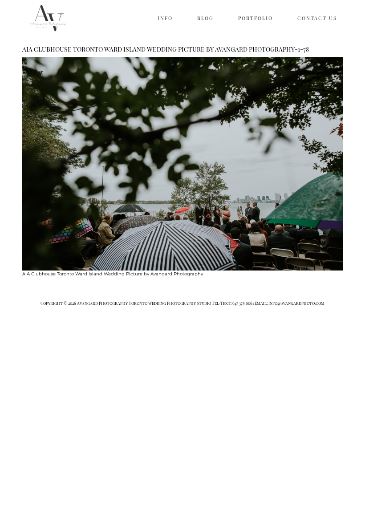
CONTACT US (317, 18)
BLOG (205, 18)
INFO (165, 18)
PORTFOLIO (255, 18)
